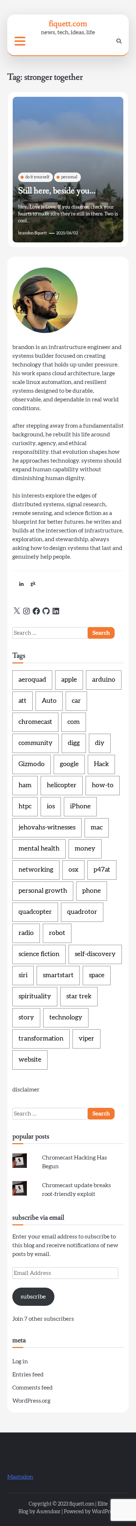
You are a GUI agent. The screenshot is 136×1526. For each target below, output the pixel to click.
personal (69, 177)
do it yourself (37, 177)
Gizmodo (31, 764)
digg (74, 743)
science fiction (38, 954)
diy (99, 743)
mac (97, 827)
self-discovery (95, 954)
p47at (102, 870)
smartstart (58, 975)
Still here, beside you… (57, 191)
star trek (78, 996)
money (85, 848)
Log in (20, 1361)
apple (69, 680)
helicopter (62, 785)
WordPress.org (31, 1401)
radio (26, 933)
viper (86, 1038)
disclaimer (26, 1090)
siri (23, 975)
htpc (25, 806)
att (22, 701)
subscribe (33, 1297)
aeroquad (32, 680)
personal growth (42, 891)
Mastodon (20, 1477)
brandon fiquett (32, 233)
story (26, 1017)
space (96, 975)
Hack (101, 764)
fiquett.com (68, 23)
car (76, 701)
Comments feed (32, 1388)
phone (91, 891)
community (35, 743)
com (73, 722)
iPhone (80, 806)
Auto (49, 701)
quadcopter (35, 912)
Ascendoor (48, 1511)
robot (57, 933)
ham (25, 785)
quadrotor (82, 912)
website (29, 1060)
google (69, 764)
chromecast (35, 722)
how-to (103, 785)
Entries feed (28, 1375)
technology (65, 1017)
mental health (38, 848)
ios (51, 806)
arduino (103, 680)
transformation (40, 1038)
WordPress (104, 1511)
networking (35, 870)
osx (73, 870)
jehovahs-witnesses (46, 827)
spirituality (34, 996)
